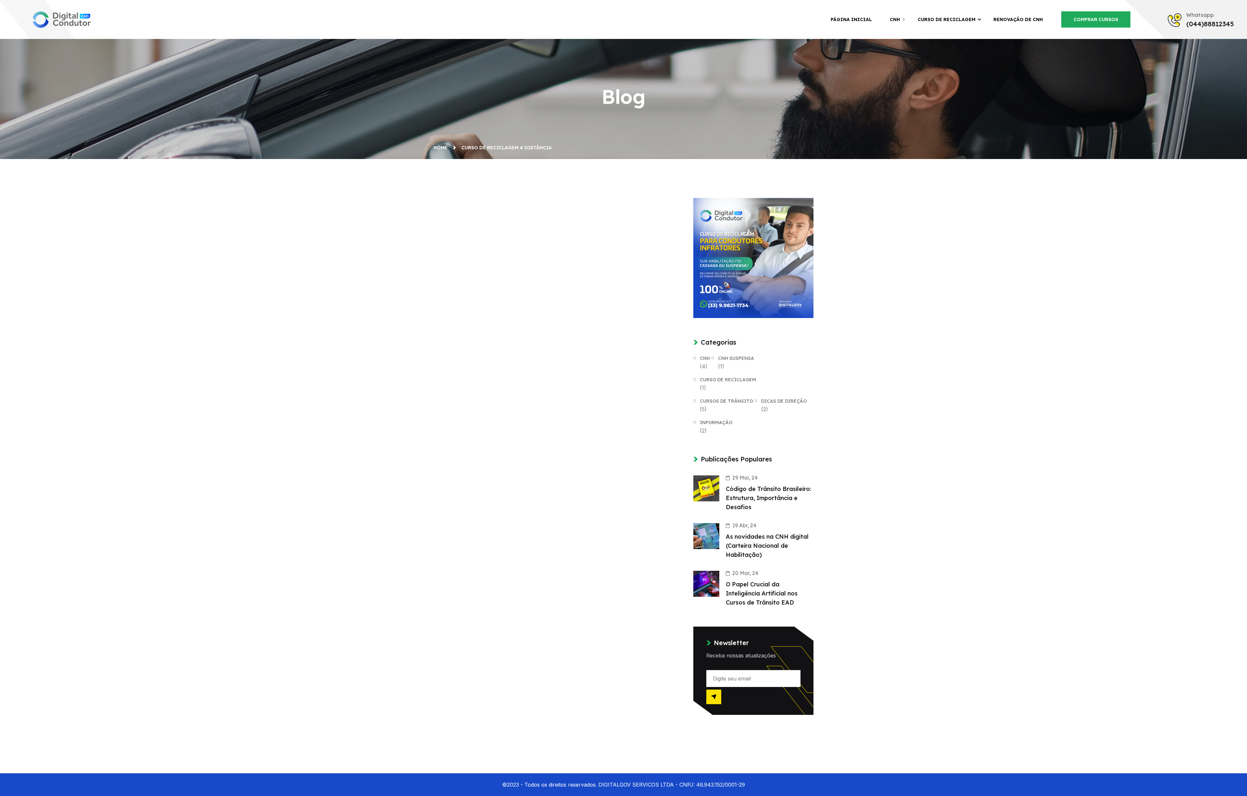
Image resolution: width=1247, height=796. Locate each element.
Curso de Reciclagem (947, 19)
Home (442, 148)
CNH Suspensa (736, 358)
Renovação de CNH (1018, 19)
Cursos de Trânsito (726, 401)
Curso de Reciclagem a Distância (506, 148)
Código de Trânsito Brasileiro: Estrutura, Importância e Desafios (768, 498)
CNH (895, 19)
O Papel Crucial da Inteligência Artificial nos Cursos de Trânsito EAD (762, 593)
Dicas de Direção (784, 401)
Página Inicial (851, 19)
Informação (716, 422)
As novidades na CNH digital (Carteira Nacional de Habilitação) (767, 545)
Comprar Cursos (1096, 19)
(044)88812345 (1210, 24)
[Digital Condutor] (61, 19)
